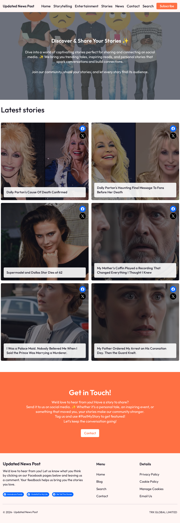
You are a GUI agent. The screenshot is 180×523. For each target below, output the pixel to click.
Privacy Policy (149, 474)
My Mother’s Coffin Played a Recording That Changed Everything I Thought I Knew (128, 270)
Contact (90, 433)
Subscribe (167, 6)
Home (100, 474)
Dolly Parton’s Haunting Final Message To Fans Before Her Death (130, 190)
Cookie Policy (149, 482)
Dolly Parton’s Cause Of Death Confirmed (37, 192)
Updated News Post (18, 6)
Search (101, 489)
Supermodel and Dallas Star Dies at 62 (34, 272)
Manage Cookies (151, 489)
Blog (99, 482)
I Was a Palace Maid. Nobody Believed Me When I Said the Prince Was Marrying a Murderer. (42, 350)
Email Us (146, 496)
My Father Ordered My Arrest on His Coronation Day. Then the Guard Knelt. (131, 350)
